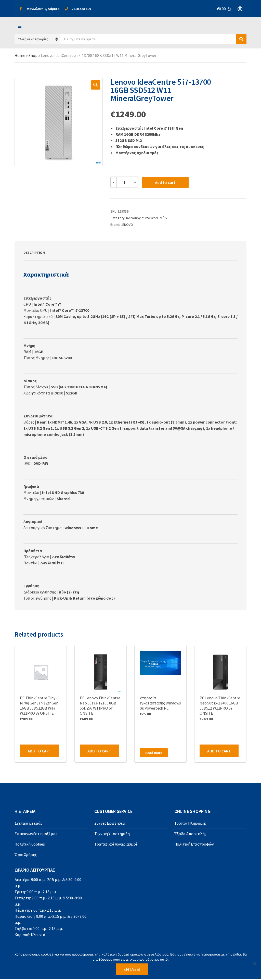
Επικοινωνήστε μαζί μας (36, 833)
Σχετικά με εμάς (28, 823)
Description (34, 253)
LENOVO (127, 224)
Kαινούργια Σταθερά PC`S (146, 218)
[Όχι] (254, 963)
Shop (33, 55)
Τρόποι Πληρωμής (190, 823)
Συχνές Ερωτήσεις (109, 823)
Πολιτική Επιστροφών (194, 844)
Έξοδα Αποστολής (190, 833)
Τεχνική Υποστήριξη (111, 833)
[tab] (34, 252)
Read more (153, 752)
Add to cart (165, 182)
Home (20, 55)
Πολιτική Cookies (30, 844)
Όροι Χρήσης (26, 854)
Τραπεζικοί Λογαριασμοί (115, 844)
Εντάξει (131, 969)
